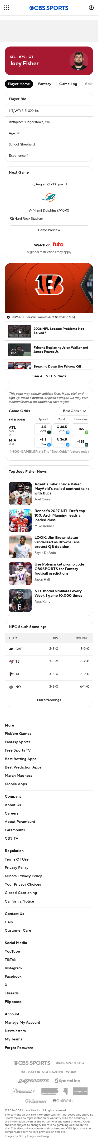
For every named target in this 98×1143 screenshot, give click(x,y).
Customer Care (18, 930)
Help (9, 922)
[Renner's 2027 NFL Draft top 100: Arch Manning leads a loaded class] (20, 520)
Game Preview (49, 230)
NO (18, 687)
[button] (6, 8)
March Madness (18, 775)
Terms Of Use (17, 859)
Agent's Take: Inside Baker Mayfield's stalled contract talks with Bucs (61, 489)
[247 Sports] (33, 1080)
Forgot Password (19, 1047)
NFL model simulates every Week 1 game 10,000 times (58, 593)
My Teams (13, 1039)
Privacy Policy (16, 867)
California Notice (19, 901)
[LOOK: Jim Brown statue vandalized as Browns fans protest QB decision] (20, 546)
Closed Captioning (21, 892)
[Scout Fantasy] (36, 1100)
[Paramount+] (23, 1090)
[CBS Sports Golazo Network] (49, 1071)
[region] (49, 288)
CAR (19, 649)
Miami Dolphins (44, 210)
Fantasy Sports (17, 742)
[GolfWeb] (63, 1101)
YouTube (12, 951)
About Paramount (20, 821)
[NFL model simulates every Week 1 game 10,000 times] (20, 600)
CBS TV (11, 838)
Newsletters (15, 1031)
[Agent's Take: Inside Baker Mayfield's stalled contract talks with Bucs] (20, 493)
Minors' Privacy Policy (23, 876)
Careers (11, 813)
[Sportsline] (67, 1080)
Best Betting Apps (20, 759)
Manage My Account (22, 1022)
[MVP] (80, 1089)
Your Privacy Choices (23, 884)
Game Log (68, 84)
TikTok (10, 959)
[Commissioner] (54, 1089)
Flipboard (13, 1001)
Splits (90, 84)
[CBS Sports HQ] (70, 1062)
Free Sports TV (18, 750)
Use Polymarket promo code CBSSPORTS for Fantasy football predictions (59, 569)
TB (17, 662)
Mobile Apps (16, 784)
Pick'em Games (18, 733)
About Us (13, 805)
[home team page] (49, 197)
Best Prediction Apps (23, 767)
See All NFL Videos (49, 376)
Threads (12, 993)
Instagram (13, 968)
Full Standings (49, 700)
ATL (18, 674)
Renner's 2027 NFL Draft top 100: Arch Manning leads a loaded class (59, 515)
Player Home (19, 84)
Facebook (13, 976)
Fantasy (44, 84)
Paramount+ (15, 830)
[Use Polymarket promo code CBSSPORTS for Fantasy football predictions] (20, 573)
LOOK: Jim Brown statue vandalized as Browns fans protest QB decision (56, 542)
